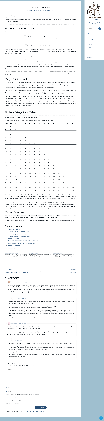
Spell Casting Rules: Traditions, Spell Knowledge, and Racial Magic (23, 240)
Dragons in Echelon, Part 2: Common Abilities (18, 234)
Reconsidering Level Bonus (14, 238)
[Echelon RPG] (94, 10)
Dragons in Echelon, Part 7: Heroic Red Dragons (19, 236)
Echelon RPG (94, 19)
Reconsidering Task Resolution (15, 245)
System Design (50, 10)
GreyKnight (14, 323)
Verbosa (94, 56)
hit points (41, 265)
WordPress (89, 57)
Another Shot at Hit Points (14, 229)
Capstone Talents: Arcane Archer (15, 242)
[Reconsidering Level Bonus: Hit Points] (17, 257)
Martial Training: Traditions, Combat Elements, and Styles (21, 243)
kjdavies (16, 298)
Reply (25, 282)
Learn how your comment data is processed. (34, 411)
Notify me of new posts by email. (13, 403)
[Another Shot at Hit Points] (41, 257)
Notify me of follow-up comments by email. (15, 400)
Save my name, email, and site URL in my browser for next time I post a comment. (22, 394)
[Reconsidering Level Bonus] (65, 257)
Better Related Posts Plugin (10, 248)
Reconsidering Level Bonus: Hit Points (16, 233)
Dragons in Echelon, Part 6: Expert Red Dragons (19, 231)
